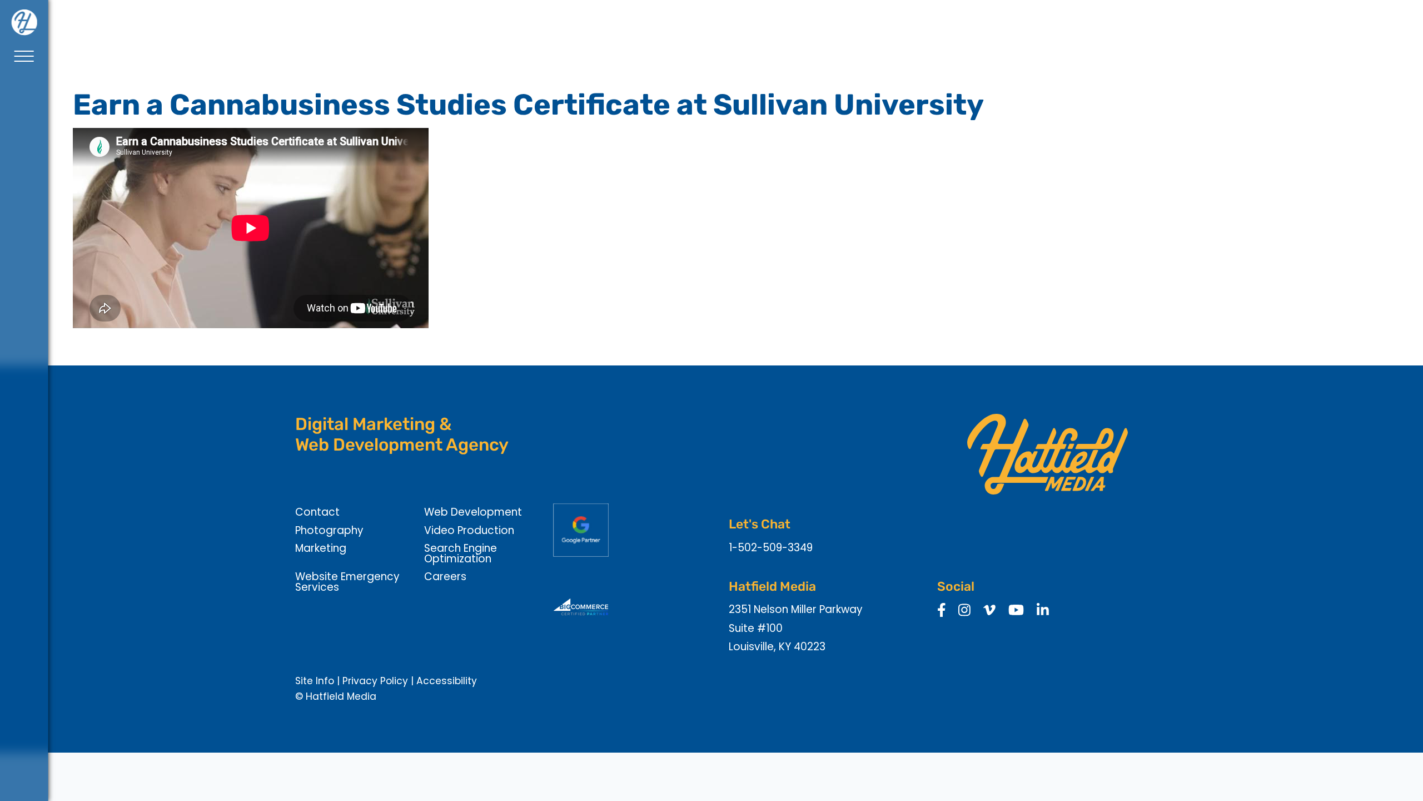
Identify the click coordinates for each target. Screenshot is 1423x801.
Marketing (320, 548)
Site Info (314, 681)
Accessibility (446, 681)
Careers (445, 576)
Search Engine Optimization (460, 553)
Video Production (469, 530)
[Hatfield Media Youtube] (1016, 611)
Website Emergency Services (347, 582)
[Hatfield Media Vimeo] (989, 611)
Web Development (473, 512)
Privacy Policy (375, 681)
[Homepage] (24, 22)
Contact (317, 512)
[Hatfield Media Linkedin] (1043, 611)
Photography (329, 530)
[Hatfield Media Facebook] (941, 611)
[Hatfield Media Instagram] (964, 611)
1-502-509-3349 (771, 547)
